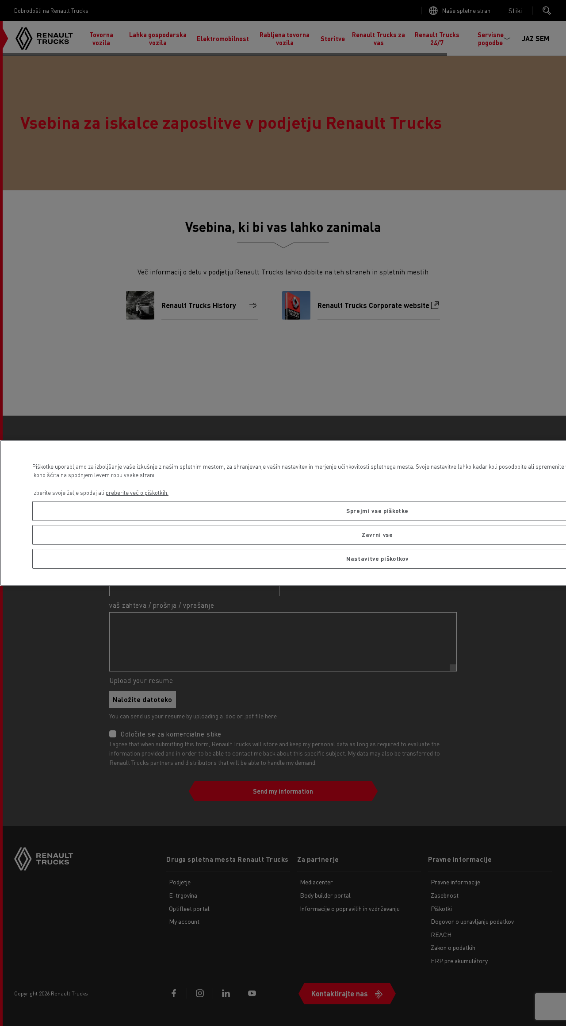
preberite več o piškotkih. (137, 492)
